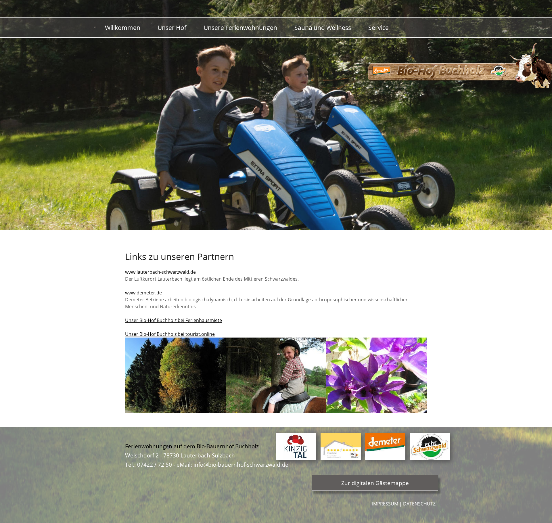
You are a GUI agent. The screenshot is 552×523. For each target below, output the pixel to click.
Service (378, 27)
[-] (175, 375)
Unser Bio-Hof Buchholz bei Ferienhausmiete (173, 320)
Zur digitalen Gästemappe (375, 482)
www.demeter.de (143, 293)
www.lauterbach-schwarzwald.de (160, 272)
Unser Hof (172, 27)
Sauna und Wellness (322, 27)
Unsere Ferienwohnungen (240, 27)
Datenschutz (419, 504)
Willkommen (122, 27)
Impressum (385, 504)
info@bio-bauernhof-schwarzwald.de (240, 464)
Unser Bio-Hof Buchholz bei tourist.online (170, 334)
